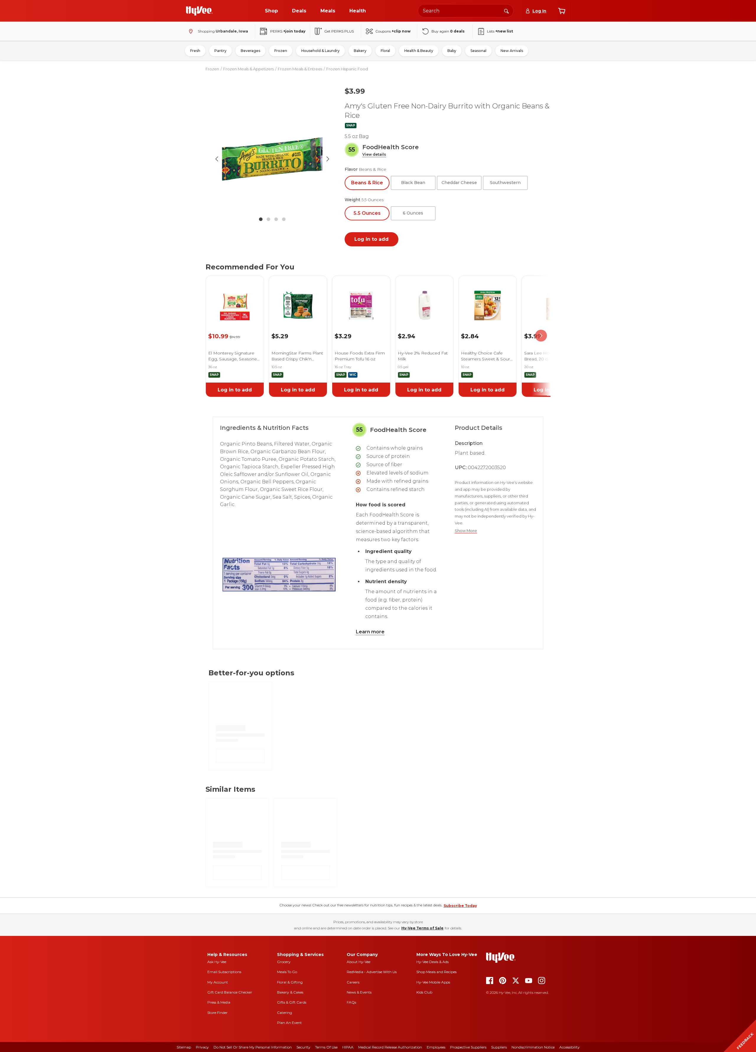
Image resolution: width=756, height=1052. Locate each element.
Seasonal (478, 50)
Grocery (284, 962)
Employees (436, 1047)
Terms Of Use (326, 1047)
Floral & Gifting (290, 982)
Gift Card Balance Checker (229, 992)
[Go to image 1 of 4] (261, 219)
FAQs (351, 1002)
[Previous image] (216, 158)
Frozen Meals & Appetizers (248, 68)
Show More (466, 531)
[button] (374, 154)
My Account (217, 982)
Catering (284, 1012)
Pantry (220, 50)
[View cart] (561, 11)
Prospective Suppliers (468, 1047)
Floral (385, 50)
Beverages (250, 50)
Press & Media (218, 1002)
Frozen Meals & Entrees (300, 68)
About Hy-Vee (358, 962)
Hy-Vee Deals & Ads (432, 962)
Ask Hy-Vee (216, 962)
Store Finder (217, 1012)
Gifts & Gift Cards (291, 1002)
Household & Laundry (320, 50)
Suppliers (499, 1047)
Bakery (360, 50)
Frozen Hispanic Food (347, 68)
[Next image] (327, 158)
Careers (353, 982)
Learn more (370, 632)
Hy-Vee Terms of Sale (422, 928)
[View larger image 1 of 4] (272, 159)
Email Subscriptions (224, 972)
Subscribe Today (460, 905)
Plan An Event (289, 1022)
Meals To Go (287, 972)
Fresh (195, 50)
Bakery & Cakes (290, 992)
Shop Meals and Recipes (436, 972)
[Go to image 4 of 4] (284, 219)
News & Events (359, 992)
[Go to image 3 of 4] (276, 219)
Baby (451, 50)
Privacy (202, 1047)
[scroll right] (541, 336)
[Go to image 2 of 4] (268, 219)
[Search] (506, 11)
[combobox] (466, 10)
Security (303, 1047)
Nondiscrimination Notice (533, 1047)
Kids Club (424, 992)
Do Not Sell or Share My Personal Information (253, 1047)
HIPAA (347, 1047)
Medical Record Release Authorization (390, 1047)
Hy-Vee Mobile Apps (433, 982)
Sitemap (184, 1047)
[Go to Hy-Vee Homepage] (199, 11)
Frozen (280, 50)
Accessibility (569, 1047)
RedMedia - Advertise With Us (372, 972)
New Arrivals (512, 50)
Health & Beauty (418, 50)
